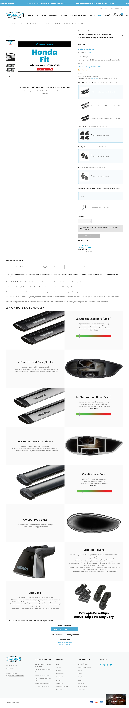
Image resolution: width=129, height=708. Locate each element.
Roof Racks (41, 15)
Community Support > (62, 686)
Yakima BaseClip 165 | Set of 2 (100, 177)
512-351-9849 (14, 673)
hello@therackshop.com (16, 675)
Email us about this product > (64, 629)
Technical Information (79, 267)
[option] (85, 8)
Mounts (64, 15)
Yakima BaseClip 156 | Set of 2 (100, 156)
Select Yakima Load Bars (97, 83)
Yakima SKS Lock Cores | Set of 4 (101, 207)
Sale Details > (83, 70)
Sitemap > (81, 683)
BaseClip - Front (92, 147)
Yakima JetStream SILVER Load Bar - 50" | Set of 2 (106, 106)
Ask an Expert (94, 78)
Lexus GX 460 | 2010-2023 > (42, 687)
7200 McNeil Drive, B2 (64, 642)
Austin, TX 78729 (64, 645)
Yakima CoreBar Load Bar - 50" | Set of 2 (103, 92)
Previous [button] (10, 36)
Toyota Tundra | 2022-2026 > (43, 684)
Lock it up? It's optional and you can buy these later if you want (99, 189)
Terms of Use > (82, 690)
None (82, 196)
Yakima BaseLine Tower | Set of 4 (101, 135)
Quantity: (81, 216)
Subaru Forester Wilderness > (43, 675)
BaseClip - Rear (92, 167)
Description (20, 267)
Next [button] (10, 76)
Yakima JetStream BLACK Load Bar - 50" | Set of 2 (106, 118)
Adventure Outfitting (78, 15)
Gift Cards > (59, 690)
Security (92, 15)
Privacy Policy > (82, 686)
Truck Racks (53, 15)
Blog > (58, 664)
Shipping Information (49, 267)
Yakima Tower (92, 126)
